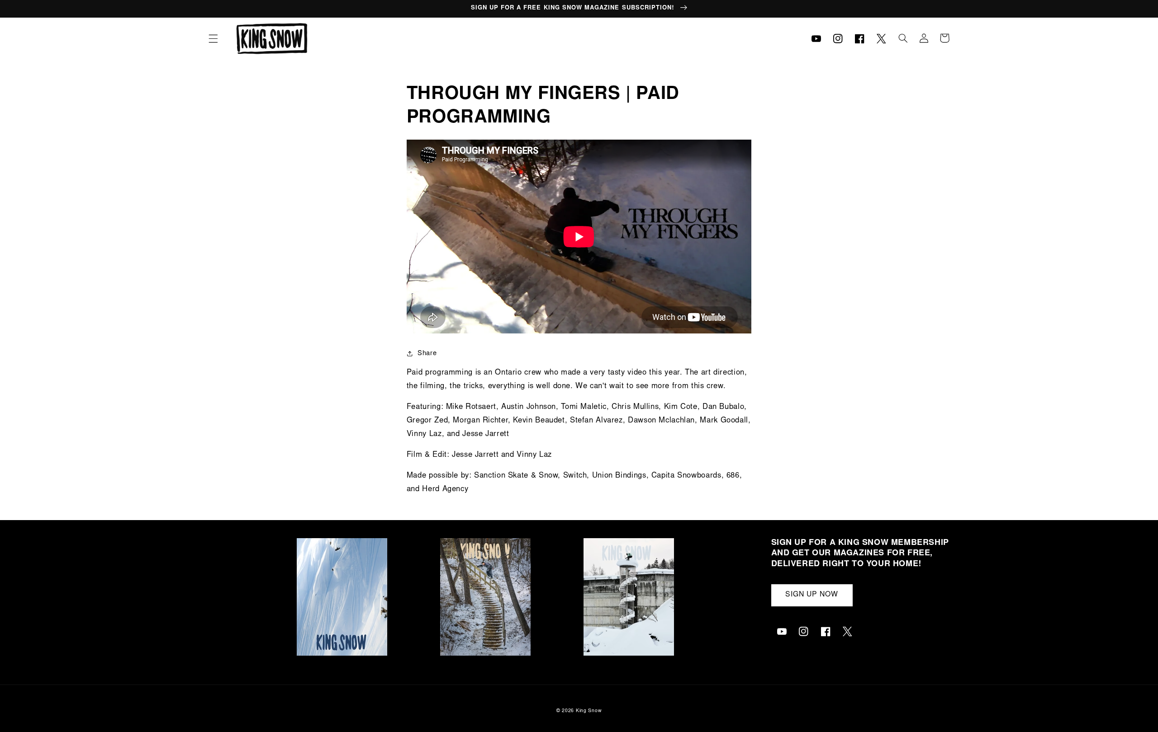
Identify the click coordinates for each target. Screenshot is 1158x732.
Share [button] (427, 353)
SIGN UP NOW (812, 594)
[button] (213, 38)
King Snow (589, 711)
